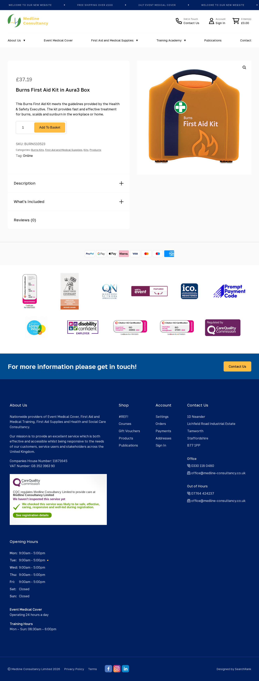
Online (28, 156)
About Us (14, 40)
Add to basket (49, 127)
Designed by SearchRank (234, 669)
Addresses (163, 438)
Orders (161, 424)
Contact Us (237, 366)
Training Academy (169, 40)
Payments (163, 431)
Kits (86, 149)
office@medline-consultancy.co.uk (217, 473)
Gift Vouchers (129, 431)
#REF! (123, 417)
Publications (213, 40)
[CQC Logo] (26, 485)
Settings (162, 417)
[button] (244, 67)
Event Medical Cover (58, 40)
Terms (92, 669)
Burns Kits (37, 149)
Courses (125, 424)
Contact (245, 40)
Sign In (161, 445)
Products (95, 149)
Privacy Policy (74, 669)
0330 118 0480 (202, 466)
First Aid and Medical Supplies (112, 40)
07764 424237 (202, 493)
